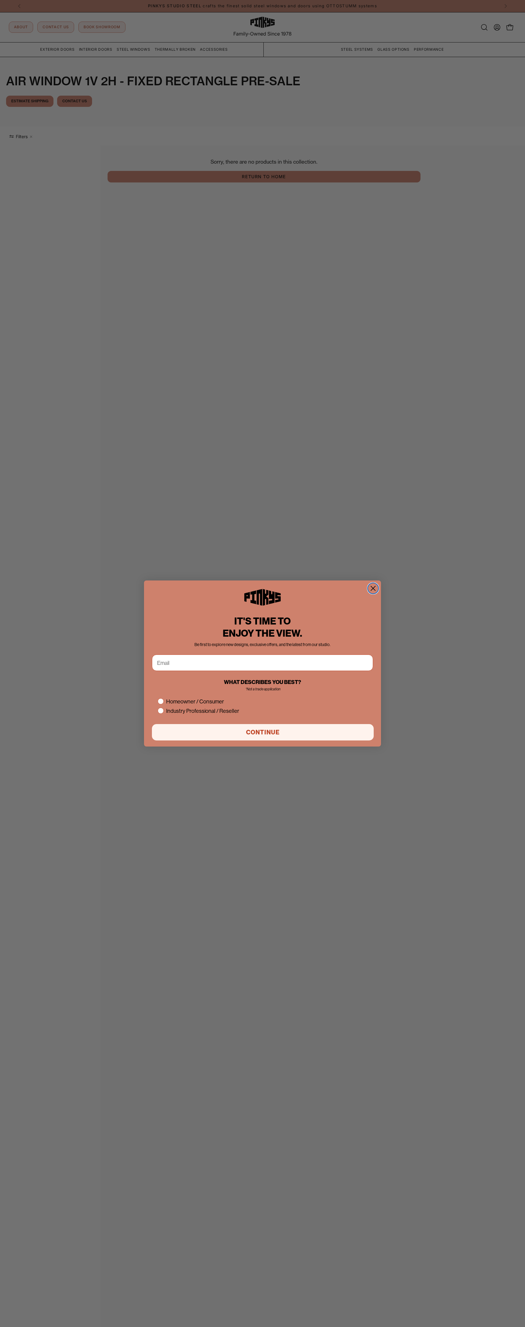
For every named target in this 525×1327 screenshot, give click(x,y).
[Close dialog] (373, 588)
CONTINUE (263, 732)
